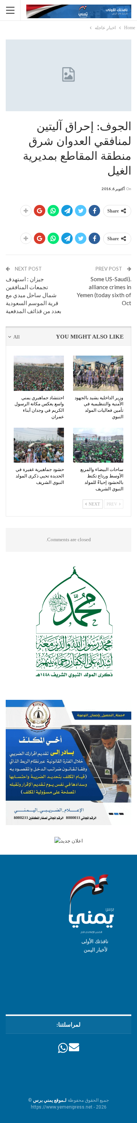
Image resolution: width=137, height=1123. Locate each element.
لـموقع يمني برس (50, 1100)
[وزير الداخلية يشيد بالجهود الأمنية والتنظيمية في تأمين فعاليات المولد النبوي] (98, 373)
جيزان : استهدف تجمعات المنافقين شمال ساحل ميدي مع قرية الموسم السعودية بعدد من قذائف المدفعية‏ (33, 295)
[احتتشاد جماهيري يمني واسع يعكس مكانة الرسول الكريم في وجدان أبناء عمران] (39, 373)
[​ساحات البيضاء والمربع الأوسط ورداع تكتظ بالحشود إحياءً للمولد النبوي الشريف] (98, 445)
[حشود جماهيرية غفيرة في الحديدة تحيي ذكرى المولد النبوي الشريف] (39, 445)
